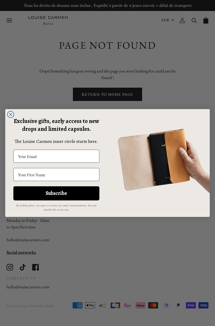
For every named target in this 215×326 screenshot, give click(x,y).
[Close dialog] (10, 114)
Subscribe (56, 193)
